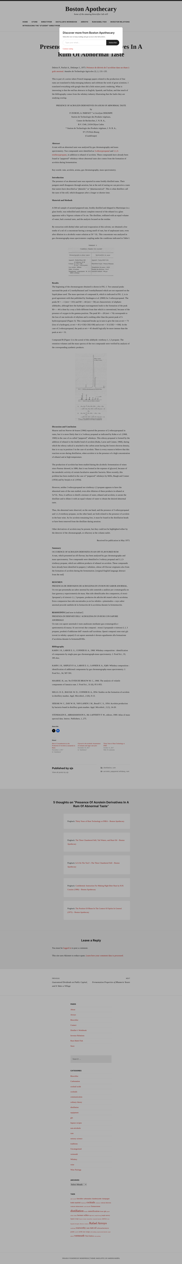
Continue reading (68, 49)
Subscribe (113, 42)
